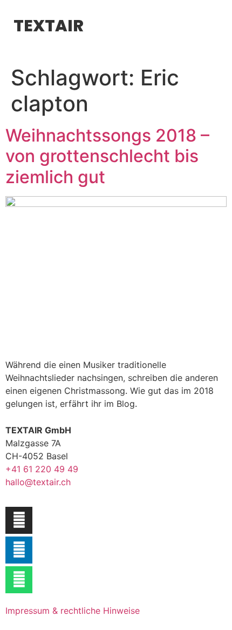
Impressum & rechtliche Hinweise (72, 610)
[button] (116, 27)
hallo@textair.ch (38, 482)
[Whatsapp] (18, 579)
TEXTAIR (48, 25)
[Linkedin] (18, 550)
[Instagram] (18, 520)
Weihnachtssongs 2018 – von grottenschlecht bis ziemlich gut (107, 156)
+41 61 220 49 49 (41, 469)
